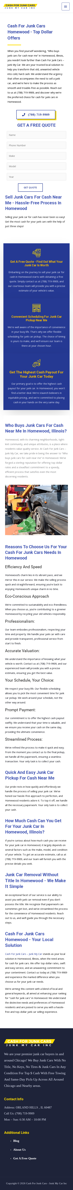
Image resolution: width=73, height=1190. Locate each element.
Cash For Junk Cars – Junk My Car (23, 954)
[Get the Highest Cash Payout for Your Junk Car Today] (36, 363)
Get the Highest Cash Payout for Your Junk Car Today (36, 374)
